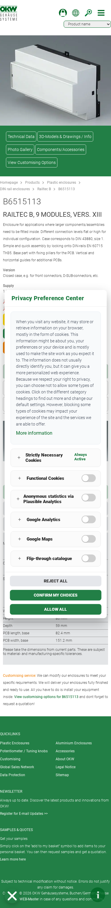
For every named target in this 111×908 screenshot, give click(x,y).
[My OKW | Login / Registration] (63, 13)
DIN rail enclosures (15, 189)
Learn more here (13, 859)
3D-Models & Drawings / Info (65, 136)
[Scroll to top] (80, 894)
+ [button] (18, 458)
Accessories (65, 751)
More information (34, 433)
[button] (12, 896)
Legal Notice (65, 767)
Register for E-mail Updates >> (24, 814)
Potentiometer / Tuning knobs (24, 751)
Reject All (55, 581)
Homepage (9, 182)
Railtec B (44, 189)
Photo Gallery (20, 149)
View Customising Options (32, 162)
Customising (10, 759)
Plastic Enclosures (14, 743)
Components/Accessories (60, 149)
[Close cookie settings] (12, 896)
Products (32, 182)
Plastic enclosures (61, 182)
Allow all (55, 609)
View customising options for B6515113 (46, 697)
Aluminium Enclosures (74, 743)
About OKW (65, 759)
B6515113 (66, 189)
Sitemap (62, 775)
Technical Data (21, 136)
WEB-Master (29, 899)
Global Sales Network (17, 767)
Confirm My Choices (56, 595)
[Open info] (97, 894)
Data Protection (12, 775)
